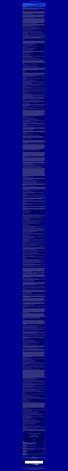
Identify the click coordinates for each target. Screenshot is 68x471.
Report (44, 445)
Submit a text (42, 468)
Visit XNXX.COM (28, 468)
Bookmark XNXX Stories (33, 468)
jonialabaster (24, 450)
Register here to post (40, 467)
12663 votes (38, 433)
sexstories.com (34, 1)
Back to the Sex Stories (24, 468)
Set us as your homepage (38, 468)
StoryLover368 (24, 445)
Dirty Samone (24, 447)
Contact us (45, 468)
